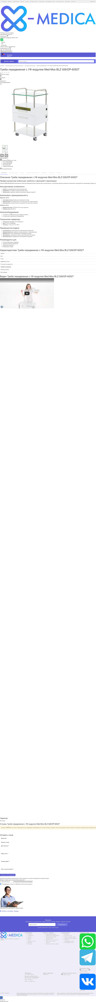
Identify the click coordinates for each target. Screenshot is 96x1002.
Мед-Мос (8, 164)
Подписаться (62, 924)
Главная (29, 934)
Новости (30, 938)
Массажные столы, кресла (52, 939)
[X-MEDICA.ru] (48, 18)
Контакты (30, 944)
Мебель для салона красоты (50, 941)
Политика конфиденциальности (69, 940)
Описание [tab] (4, 172)
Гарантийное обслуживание (70, 938)
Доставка (66, 934)
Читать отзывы (5, 74)
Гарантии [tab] (44, 172)
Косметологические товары (52, 944)
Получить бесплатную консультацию (23, 881)
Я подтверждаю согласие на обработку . (17, 884)
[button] (3, 1)
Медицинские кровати (51, 934)
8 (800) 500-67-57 (4, 48)
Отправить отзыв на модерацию (8, 875)
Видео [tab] (22, 172)
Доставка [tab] (51, 172)
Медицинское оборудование (52, 935)
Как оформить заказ (69, 942)
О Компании (30, 935)
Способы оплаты (68, 935)
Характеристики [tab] (13, 172)
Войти (93, 1)
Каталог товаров (9, 61)
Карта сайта (82, 990)
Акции (29, 939)
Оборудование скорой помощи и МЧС (51, 937)
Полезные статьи (32, 941)
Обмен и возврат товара (69, 937)
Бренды (29, 937)
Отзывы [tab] (59, 172)
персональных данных (26, 884)
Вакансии (30, 942)
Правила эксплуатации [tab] (32, 172)
